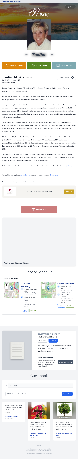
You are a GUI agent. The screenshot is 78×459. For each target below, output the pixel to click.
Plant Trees (33, 310)
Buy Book (53, 341)
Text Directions (24, 310)
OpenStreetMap (41, 453)
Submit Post (67, 394)
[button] (11, 288)
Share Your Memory (65, 362)
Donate (69, 191)
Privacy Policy (33, 450)
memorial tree (25, 175)
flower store (54, 175)
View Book (42, 341)
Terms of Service (44, 450)
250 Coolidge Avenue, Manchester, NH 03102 (29, 303)
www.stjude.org (66, 166)
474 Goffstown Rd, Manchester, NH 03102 (67, 300)
